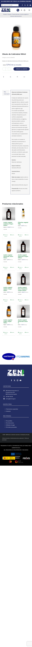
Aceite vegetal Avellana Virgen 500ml (8, 224)
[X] (10, 77)
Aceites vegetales (24, 14)
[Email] (24, 77)
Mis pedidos (9, 421)
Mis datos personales (11, 427)
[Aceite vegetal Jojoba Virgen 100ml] (8, 278)
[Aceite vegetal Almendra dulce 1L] (23, 311)
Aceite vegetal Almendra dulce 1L (23, 321)
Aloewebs (27, 434)
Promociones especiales (12, 409)
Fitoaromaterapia (15, 14)
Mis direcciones (10, 423)
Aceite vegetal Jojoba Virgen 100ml (7, 289)
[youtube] (30, 5)
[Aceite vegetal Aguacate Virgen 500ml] (23, 246)
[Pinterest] (17, 77)
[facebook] (22, 5)
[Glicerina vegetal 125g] (23, 213)
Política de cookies (6, 438)
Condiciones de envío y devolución (17, 438)
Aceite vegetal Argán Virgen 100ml (7, 321)
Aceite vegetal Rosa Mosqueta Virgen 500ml (22, 289)
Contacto (8, 411)
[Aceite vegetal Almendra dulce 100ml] (8, 246)
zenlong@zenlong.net (10, 398)
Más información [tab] (6, 93)
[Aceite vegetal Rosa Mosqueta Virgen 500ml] (23, 278)
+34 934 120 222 (9, 396)
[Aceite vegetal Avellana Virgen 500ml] (8, 213)
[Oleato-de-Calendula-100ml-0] (16, 36)
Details (12, 234)
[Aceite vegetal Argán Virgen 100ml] (8, 311)
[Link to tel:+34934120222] (18, 10)
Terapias (9, 14)
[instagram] (27, 5)
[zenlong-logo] (6, 8)
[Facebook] (3, 77)
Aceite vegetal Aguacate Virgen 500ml (23, 256)
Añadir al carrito (21, 69)
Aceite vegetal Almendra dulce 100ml (8, 256)
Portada (5, 14)
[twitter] (25, 5)
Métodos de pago (10, 425)
